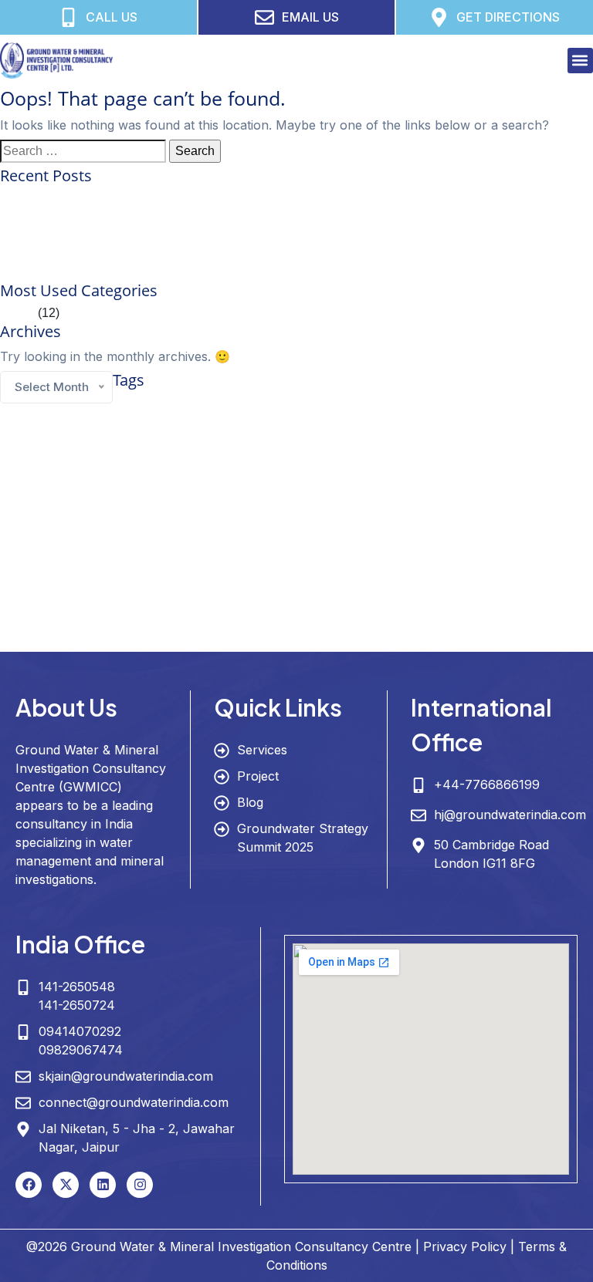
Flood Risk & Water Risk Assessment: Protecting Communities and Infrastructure (219, 253)
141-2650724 (77, 1005)
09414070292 (80, 1031)
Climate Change (415, 404)
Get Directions (508, 17)
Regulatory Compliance (535, 567)
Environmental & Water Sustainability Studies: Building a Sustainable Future (208, 234)
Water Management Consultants (135, 621)
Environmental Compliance (50, 425)
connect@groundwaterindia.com (134, 1102)
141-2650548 (77, 986)
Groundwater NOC (35, 544)
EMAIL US (310, 17)
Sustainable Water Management (217, 588)
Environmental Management (155, 425)
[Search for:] (83, 151)
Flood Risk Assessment (171, 451)
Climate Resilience (524, 404)
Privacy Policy (465, 1246)
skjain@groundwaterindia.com (126, 1076)
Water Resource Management (279, 619)
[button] (580, 60)
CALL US (111, 17)
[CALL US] (68, 17)
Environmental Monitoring (257, 425)
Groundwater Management (203, 506)
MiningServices (281, 567)
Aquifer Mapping (158, 404)
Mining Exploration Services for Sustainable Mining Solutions (167, 197)
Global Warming (248, 451)
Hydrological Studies (521, 544)
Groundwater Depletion (153, 479)
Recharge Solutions (452, 567)
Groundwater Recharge (204, 544)
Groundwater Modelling (524, 509)
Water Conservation (413, 588)
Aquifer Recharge (239, 405)
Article (17, 312)
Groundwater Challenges (327, 451)
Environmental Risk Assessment (368, 425)
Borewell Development (316, 405)
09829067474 (81, 1050)
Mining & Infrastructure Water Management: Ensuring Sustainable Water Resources (227, 271)
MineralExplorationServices (96, 567)
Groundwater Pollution (115, 544)
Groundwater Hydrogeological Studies (411, 479)
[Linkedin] (103, 1185)
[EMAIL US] (264, 17)
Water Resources (448, 617)
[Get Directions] (439, 17)
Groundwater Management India (397, 510)
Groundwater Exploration (268, 477)
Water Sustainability (87, 643)
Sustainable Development (47, 590)
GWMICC (295, 540)
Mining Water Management (362, 567)
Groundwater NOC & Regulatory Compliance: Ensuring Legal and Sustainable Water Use (244, 216)
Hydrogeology (410, 539)
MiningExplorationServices (200, 567)
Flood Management (88, 451)
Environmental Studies (473, 425)
